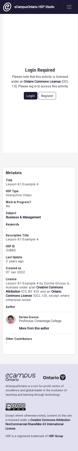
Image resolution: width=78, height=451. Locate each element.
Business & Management (23, 217)
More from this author (34, 328)
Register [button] (47, 96)
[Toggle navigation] (69, 7)
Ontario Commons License (42, 81)
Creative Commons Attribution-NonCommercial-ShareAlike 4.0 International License (38, 424)
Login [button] (30, 96)
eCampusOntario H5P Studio (34, 7)
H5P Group (56, 436)
